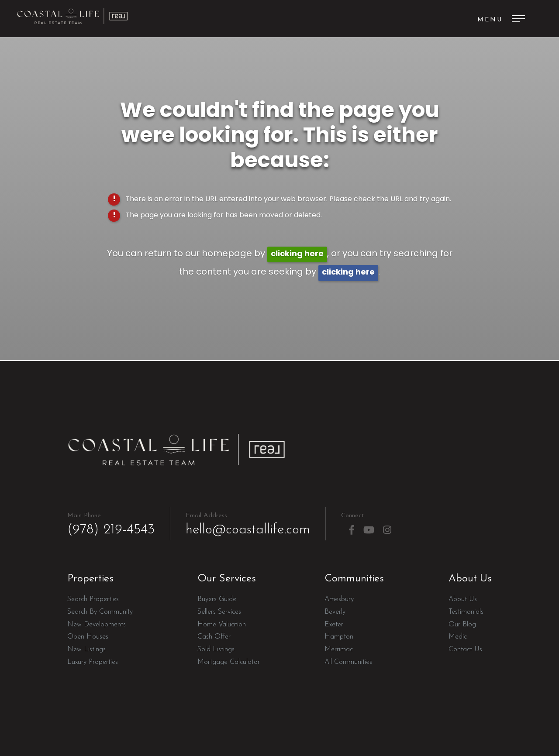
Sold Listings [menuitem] (216, 649)
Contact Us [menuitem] (465, 649)
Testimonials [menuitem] (466, 611)
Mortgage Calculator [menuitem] (228, 662)
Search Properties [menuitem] (93, 599)
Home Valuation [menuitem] (221, 624)
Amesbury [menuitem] (339, 599)
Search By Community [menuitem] (100, 611)
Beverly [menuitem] (334, 611)
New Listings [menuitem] (86, 649)
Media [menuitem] (458, 636)
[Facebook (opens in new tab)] (352, 530)
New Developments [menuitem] (96, 624)
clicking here (297, 254)
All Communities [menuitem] (348, 662)
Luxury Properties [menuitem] (92, 662)
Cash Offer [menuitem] (214, 636)
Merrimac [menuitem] (338, 649)
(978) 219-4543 (111, 524)
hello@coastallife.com (248, 524)
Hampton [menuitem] (338, 636)
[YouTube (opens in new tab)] (368, 530)
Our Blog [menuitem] (462, 624)
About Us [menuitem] (463, 599)
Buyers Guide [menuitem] (216, 599)
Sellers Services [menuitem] (219, 611)
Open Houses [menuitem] (87, 636)
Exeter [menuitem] (333, 624)
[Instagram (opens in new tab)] (387, 530)
